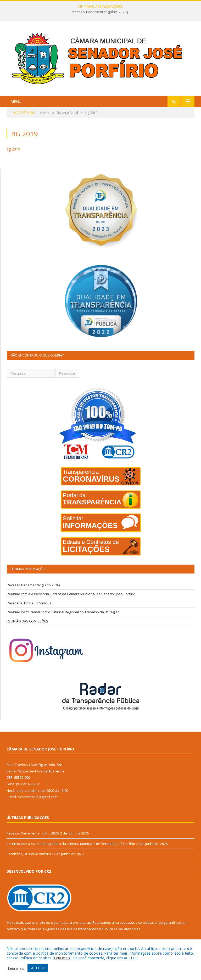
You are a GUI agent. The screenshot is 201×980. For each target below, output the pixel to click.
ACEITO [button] (37, 967)
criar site (38, 922)
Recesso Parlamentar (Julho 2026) (33, 585)
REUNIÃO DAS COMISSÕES (27, 621)
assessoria (128, 922)
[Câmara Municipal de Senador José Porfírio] (100, 59)
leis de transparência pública (90, 929)
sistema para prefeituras (71, 922)
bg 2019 (13, 149)
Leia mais (62, 957)
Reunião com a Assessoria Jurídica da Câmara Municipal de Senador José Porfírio (99, 12)
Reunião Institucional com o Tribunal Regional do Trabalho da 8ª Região (63, 612)
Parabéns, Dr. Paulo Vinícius (29, 603)
